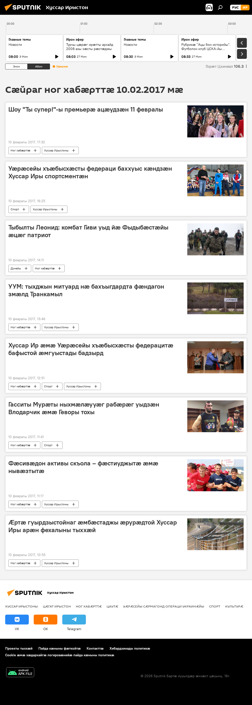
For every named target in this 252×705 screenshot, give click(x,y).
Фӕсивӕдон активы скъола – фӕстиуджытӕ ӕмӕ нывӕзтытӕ (83, 467)
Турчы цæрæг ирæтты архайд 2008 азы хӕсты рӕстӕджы (89, 46)
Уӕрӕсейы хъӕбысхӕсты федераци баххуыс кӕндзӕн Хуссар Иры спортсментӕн (90, 172)
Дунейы (16, 268)
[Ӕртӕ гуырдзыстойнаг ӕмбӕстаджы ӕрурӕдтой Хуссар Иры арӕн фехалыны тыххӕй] (215, 534)
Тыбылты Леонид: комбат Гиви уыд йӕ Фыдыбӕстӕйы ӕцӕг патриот (88, 231)
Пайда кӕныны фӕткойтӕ (59, 648)
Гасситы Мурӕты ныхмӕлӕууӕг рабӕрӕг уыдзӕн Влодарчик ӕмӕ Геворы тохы (83, 408)
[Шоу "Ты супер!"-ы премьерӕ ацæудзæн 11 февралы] (215, 121)
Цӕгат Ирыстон (57, 606)
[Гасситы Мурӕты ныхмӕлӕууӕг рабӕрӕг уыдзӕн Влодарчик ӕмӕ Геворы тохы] (215, 416)
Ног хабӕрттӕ (20, 150)
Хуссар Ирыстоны (56, 150)
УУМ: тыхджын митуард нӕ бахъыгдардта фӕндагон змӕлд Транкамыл (86, 290)
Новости (15, 44)
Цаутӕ (112, 606)
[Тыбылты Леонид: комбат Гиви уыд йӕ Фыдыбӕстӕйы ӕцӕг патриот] (215, 239)
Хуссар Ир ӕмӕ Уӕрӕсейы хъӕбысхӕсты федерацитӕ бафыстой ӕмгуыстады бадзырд (90, 349)
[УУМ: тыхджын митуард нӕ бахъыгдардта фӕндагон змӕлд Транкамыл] (215, 298)
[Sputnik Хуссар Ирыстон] (24, 11)
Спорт (15, 209)
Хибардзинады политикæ (130, 648)
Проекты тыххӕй (18, 648)
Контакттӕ (95, 648)
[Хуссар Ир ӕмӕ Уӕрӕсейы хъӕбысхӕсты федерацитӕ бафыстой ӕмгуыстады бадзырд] (215, 357)
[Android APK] (20, 672)
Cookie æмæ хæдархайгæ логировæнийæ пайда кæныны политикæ (59, 655)
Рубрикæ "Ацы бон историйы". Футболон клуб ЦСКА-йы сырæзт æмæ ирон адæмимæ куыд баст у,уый (206, 50)
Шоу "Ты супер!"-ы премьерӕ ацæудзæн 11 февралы (85, 109)
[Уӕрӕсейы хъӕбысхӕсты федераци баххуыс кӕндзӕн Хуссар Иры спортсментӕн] (215, 180)
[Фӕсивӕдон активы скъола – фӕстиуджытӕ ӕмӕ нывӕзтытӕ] (215, 475)
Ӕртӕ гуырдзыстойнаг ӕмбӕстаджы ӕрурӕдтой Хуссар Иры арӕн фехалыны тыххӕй (92, 526)
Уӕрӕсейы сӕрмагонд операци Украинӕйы (163, 606)
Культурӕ (234, 606)
